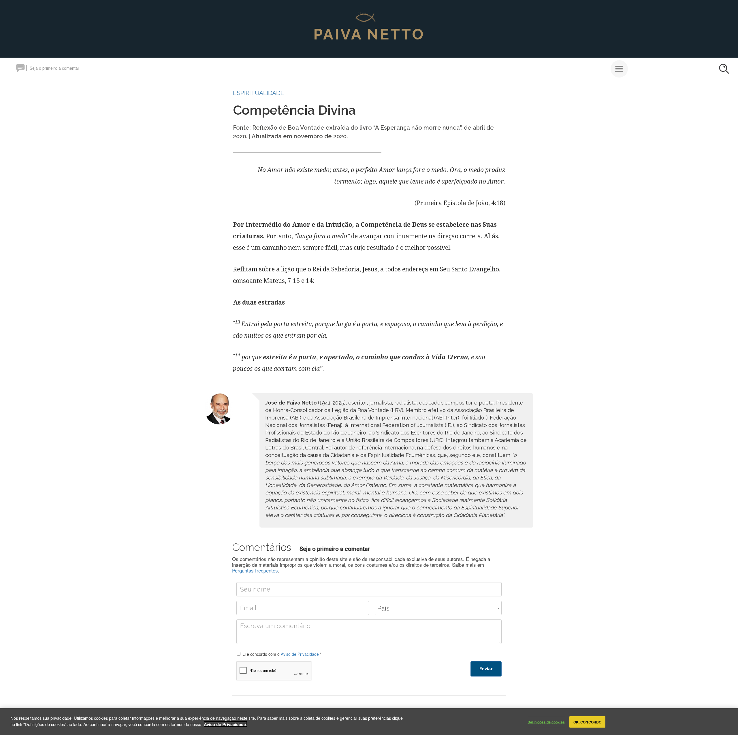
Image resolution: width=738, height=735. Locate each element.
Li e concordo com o (281, 654)
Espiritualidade (258, 93)
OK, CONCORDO (587, 721)
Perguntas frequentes (255, 570)
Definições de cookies (546, 721)
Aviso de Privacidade (300, 654)
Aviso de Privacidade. (225, 724)
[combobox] (438, 608)
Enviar (486, 668)
